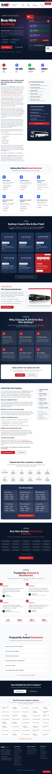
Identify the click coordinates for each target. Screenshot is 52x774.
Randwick (25, 506)
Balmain (37, 510)
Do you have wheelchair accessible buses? (26, 660)
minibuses (17, 430)
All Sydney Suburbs (31, 753)
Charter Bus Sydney (18, 750)
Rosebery (6, 510)
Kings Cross (43, 496)
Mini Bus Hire (16, 753)
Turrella (18, 440)
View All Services (19, 691)
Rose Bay (22, 510)
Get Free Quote (5, 47)
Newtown (37, 506)
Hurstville (6, 494)
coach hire (22, 95)
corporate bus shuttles (7, 93)
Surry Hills (38, 496)
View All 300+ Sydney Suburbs (25, 515)
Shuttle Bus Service (18, 758)
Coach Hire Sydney (18, 751)
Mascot (11, 506)
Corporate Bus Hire (18, 756)
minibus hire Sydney (9, 95)
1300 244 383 (49, 0)
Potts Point (38, 498)
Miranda (22, 496)
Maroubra (26, 440)
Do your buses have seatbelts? (26, 651)
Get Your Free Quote (38, 123)
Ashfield (37, 508)
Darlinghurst (43, 498)
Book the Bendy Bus (6, 307)
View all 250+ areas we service (25, 738)
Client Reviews (43, 753)
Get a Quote (42, 748)
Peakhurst (6, 496)
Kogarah (11, 494)
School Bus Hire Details (7, 452)
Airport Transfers (17, 763)
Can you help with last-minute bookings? (26, 670)
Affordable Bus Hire (18, 764)
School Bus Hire (17, 755)
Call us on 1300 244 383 (30, 675)
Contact (41, 4)
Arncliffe (6, 508)
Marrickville (43, 506)
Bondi (22, 506)
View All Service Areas (25, 557)
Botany (10, 508)
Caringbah (26, 496)
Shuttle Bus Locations (31, 751)
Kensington (27, 508)
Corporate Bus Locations (32, 750)
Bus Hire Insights (43, 751)
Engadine (22, 498)
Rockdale (11, 496)
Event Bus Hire (17, 761)
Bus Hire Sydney (17, 748)
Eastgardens (12, 510)
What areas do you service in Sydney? (26, 646)
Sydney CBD (42, 494)
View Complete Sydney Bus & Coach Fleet (25, 276)
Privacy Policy (43, 756)
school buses (3, 94)
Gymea (26, 498)
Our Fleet (42, 750)
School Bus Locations (31, 748)
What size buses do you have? (26, 655)
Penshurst (6, 498)
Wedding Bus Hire (17, 760)
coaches (3, 432)
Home (10, 4)
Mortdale (11, 498)
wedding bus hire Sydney (11, 94)
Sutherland (22, 494)
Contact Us (42, 755)
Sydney (37, 494)
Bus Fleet (23, 5)
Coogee (22, 440)
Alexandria (14, 440)
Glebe (41, 510)
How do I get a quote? (26, 665)
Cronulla (27, 494)
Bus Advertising (35, 5)
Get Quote (48, 3)
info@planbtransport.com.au (6, 758)
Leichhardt (42, 508)
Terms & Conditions (44, 758)
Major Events (28, 5)
